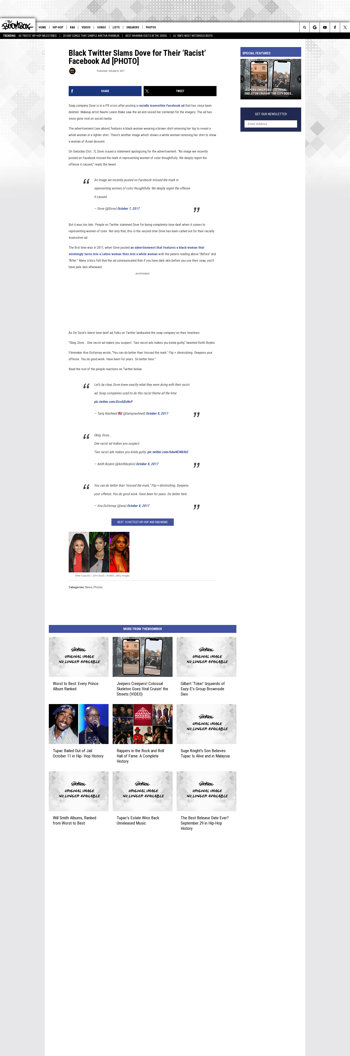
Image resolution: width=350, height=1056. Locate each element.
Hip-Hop (58, 27)
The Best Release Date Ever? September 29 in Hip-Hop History (205, 823)
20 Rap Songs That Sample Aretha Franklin (91, 35)
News (88, 587)
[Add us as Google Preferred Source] (315, 27)
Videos (86, 27)
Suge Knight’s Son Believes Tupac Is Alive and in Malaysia (205, 753)
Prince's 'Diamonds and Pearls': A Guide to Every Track (269, 91)
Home (42, 27)
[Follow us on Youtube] (325, 27)
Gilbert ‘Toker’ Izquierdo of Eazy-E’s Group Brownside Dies (203, 689)
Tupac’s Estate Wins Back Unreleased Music (138, 820)
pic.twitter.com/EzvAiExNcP (113, 402)
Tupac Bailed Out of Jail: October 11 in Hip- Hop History (78, 753)
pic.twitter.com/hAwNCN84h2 (167, 452)
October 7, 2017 (128, 208)
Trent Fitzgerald (86, 70)
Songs (101, 27)
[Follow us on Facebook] (335, 27)
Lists (116, 27)
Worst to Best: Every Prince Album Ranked (75, 686)
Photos (151, 27)
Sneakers (132, 27)
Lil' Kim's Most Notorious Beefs (193, 35)
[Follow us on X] (345, 27)
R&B (72, 27)
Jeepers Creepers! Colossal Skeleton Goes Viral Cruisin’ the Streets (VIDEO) (142, 689)
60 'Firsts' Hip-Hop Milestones (38, 35)
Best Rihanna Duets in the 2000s (146, 35)
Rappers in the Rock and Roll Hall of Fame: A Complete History (140, 756)
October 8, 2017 (157, 413)
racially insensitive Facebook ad (162, 105)
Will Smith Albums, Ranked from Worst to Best (74, 820)
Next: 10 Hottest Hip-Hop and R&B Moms (142, 522)
